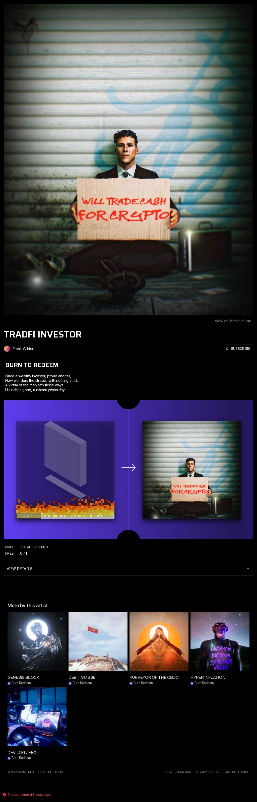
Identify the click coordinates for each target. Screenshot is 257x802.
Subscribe (240, 349)
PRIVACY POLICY (206, 772)
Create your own (178, 772)
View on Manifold (229, 321)
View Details (19, 569)
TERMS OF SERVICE (235, 772)
